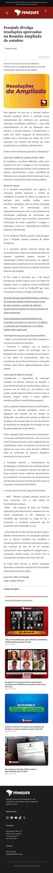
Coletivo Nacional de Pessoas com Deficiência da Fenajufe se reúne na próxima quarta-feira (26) (24, 728)
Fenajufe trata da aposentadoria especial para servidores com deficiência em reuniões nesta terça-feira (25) (25, 684)
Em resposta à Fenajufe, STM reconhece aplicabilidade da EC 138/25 (20, 770)
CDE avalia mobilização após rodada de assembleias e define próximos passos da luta (26, 640)
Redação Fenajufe (11, 48)
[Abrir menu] (45, 10)
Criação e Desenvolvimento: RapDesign (26, 865)
